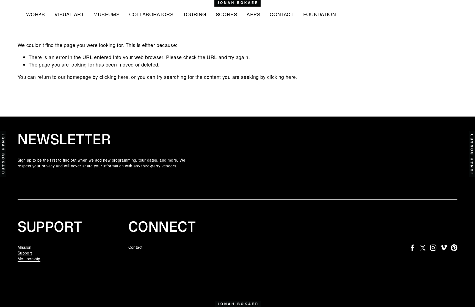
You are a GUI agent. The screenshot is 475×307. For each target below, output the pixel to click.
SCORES (226, 14)
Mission (25, 247)
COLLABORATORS (151, 14)
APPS (253, 14)
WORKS (35, 14)
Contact (135, 247)
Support (25, 253)
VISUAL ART (69, 14)
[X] (422, 247)
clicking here (114, 76)
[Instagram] (433, 247)
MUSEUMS (106, 14)
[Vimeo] (443, 247)
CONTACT (282, 14)
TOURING (194, 14)
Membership (29, 258)
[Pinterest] (454, 247)
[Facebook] (412, 247)
